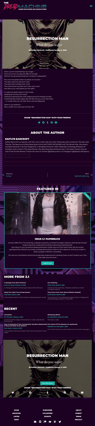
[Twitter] (60, 421)
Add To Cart (47, 263)
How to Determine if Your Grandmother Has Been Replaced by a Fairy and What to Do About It (25, 325)
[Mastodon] (55, 421)
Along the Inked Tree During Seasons (17, 292)
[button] (91, 6)
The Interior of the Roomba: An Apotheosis (62, 324)
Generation (8, 315)
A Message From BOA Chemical (15, 283)
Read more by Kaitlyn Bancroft (17, 156)
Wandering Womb (54, 315)
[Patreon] (45, 421)
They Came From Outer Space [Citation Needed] (64, 292)
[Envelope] (35, 421)
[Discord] (40, 421)
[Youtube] (50, 421)
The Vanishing (52, 283)
